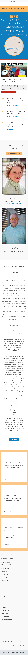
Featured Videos (20, 71)
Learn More (10, 115)
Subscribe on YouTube (9, 77)
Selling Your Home (16, 464)
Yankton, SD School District (7, 604)
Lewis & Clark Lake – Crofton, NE (8, 571)
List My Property (14, 35)
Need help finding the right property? (14, 9)
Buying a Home (7, 464)
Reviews (3, 585)
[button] (1, 36)
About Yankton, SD (6, 71)
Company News (13, 71)
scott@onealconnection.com (14, 238)
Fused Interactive (21, 637)
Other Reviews (14, 425)
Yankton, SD (4, 557)
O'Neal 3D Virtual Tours (15, 72)
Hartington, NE (4, 565)
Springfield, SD (4, 560)
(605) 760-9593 (5, 1)
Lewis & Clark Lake (6, 72)
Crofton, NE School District (7, 607)
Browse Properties (12, 91)
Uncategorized (10, 73)
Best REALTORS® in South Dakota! (11, 66)
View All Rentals (7, 497)
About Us (3, 582)
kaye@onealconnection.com (18, 1)
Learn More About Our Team (14, 138)
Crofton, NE (4, 562)
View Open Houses (14, 30)
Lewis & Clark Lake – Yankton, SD (8, 568)
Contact (3, 579)
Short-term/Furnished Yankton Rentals (10, 615)
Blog (2, 588)
